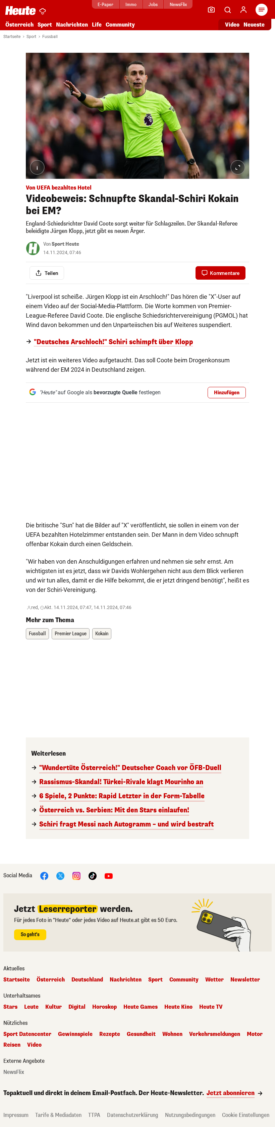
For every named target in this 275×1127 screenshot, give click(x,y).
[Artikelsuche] (227, 10)
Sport (45, 24)
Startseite (11, 36)
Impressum (16, 1115)
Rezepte (109, 1034)
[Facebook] (44, 875)
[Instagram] (76, 875)
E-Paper (105, 4)
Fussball (50, 36)
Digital (77, 1007)
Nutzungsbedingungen (190, 1115)
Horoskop (104, 1007)
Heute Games (140, 1007)
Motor (255, 1034)
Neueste (254, 24)
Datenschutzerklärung (132, 1115)
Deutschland (87, 979)
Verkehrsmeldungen (214, 1034)
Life (97, 24)
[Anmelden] (243, 10)
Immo (130, 4)
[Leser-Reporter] (211, 10)
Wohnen (172, 1034)
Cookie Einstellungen (245, 1115)
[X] (60, 875)
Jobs (153, 4)
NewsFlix (178, 4)
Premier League (71, 634)
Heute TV (211, 1007)
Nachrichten (126, 979)
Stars (10, 1007)
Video (232, 24)
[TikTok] (93, 875)
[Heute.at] (20, 10)
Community (120, 24)
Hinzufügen (226, 393)
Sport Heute (65, 244)
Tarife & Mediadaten (58, 1115)
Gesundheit (141, 1034)
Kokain (101, 634)
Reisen (11, 1045)
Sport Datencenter (27, 1034)
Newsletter (245, 979)
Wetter (214, 979)
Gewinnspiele (75, 1034)
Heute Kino (178, 1007)
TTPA (94, 1115)
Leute (31, 1007)
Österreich (19, 24)
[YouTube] (109, 875)
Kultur (53, 1007)
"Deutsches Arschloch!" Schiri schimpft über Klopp (113, 342)
